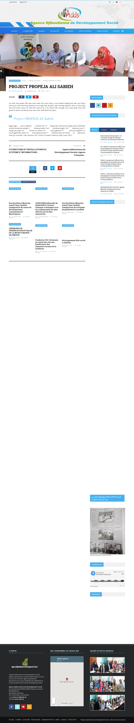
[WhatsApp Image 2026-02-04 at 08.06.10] (107, 332)
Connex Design (16, 91)
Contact (116, 31)
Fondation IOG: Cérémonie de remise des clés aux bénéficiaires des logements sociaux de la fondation (46, 244)
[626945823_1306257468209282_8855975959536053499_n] (116, 390)
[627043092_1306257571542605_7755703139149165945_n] (99, 404)
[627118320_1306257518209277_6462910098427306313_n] (116, 404)
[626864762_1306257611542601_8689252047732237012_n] (116, 364)
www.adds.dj (19, 699)
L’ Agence (18, 720)
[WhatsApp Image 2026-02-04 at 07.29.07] (96, 332)
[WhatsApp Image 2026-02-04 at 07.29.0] (119, 323)
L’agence (41, 31)
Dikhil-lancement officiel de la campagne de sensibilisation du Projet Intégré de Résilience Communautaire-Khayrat (112, 163)
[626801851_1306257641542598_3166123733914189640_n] (99, 364)
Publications (102, 31)
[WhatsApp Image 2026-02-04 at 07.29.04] (107, 314)
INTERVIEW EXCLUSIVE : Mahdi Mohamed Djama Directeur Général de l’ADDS (112, 189)
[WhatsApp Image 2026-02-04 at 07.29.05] (107, 305)
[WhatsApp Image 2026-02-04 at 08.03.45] (96, 305)
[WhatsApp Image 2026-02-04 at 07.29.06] (96, 323)
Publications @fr (104, 618)
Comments (113, 130)
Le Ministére (28, 31)
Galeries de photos (15, 80)
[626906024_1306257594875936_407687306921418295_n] (99, 377)
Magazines (95, 618)
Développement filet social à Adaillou (73, 241)
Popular (104, 130)
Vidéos (57, 720)
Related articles (15, 182)
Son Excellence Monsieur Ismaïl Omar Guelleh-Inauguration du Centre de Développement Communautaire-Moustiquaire (20, 208)
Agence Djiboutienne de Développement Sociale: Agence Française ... (70, 152)
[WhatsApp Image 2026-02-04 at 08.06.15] (119, 341)
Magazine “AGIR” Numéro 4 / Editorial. (106, 623)
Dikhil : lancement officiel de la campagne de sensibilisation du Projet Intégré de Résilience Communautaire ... (112, 177)
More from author (28, 182)
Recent (94, 130)
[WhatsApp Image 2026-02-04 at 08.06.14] (107, 341)
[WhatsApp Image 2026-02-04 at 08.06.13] (96, 341)
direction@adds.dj (19, 697)
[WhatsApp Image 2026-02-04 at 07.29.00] (119, 305)
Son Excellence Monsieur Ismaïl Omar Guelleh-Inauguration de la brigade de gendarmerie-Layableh (73, 206)
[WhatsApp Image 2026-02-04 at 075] (96, 350)
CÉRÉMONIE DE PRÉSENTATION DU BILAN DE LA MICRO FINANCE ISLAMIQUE (20, 231)
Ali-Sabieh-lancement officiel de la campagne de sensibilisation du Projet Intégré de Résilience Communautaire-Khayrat (112, 149)
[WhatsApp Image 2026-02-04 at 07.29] (107, 323)
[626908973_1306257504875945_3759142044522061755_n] (116, 377)
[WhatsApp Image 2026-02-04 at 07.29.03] (119, 314)
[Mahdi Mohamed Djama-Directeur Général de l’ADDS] (107, 258)
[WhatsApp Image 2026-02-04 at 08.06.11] (119, 332)
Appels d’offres (85, 31)
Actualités (54, 31)
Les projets (68, 31)
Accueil (14, 31)
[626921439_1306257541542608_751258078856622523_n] (99, 390)
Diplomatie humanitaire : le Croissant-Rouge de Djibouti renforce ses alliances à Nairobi (112, 138)
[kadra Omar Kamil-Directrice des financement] (96, 267)
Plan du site (72, 720)
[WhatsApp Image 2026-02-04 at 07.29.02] (96, 314)
